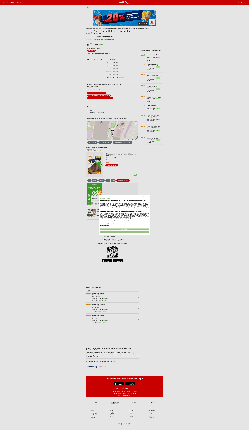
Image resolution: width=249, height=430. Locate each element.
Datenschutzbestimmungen (143, 196)
